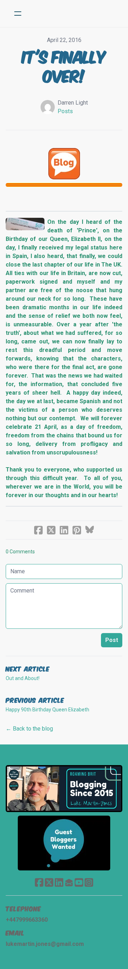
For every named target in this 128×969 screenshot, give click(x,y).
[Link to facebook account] (39, 882)
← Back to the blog (29, 728)
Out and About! (22, 678)
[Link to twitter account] (49, 882)
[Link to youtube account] (79, 882)
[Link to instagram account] (89, 882)
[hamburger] (18, 13)
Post (111, 640)
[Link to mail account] (69, 882)
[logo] (73, 13)
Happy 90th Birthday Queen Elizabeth (47, 709)
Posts (65, 111)
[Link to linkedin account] (59, 882)
